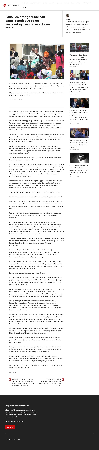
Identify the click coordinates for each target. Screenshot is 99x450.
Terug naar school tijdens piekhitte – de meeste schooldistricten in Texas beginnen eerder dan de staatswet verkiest (78, 59)
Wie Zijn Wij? (87, 3)
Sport (45, 3)
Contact (24, 7)
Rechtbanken (69, 3)
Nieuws (24, 3)
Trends (78, 3)
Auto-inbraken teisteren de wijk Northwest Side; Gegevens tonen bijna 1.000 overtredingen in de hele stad (79, 170)
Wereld (52, 3)
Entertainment (36, 3)
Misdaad (59, 3)
